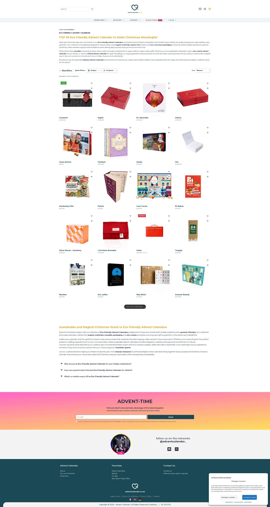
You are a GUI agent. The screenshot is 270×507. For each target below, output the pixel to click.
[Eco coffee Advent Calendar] (116, 275)
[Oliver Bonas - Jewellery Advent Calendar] (77, 231)
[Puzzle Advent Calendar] (116, 186)
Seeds (139, 162)
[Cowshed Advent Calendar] (77, 98)
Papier (101, 118)
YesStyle (102, 162)
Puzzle (101, 206)
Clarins (178, 118)
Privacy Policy (238, 502)
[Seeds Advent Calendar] (154, 142)
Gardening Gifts (66, 206)
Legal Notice (248, 502)
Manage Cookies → (229, 497)
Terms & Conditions (130, 496)
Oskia (139, 250)
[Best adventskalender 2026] (139, 499)
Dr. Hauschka (142, 118)
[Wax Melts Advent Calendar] (154, 275)
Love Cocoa (141, 206)
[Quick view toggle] (91, 88)
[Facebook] (169, 449)
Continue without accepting (221, 477)
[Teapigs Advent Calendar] (193, 231)
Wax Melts (141, 295)
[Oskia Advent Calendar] (154, 231)
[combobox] (74, 9)
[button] (135, 363)
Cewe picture (65, 162)
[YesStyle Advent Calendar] (116, 142)
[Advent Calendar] (135, 499)
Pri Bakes (179, 206)
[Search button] (92, 9)
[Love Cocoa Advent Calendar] (154, 186)
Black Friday (154, 20)
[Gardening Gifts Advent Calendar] (77, 186)
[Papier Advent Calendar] (116, 98)
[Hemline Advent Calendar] (77, 275)
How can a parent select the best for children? (98, 370)
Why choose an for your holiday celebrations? (98, 364)
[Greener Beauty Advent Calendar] (193, 275)
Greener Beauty (182, 295)
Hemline (63, 295)
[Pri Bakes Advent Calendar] (193, 186)
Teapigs (178, 250)
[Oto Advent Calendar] (193, 142)
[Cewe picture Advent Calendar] (77, 142)
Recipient (110, 70)
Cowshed (63, 118)
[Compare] (205, 9)
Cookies (156, 496)
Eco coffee (103, 295)
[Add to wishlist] (91, 83)
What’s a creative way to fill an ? (91, 376)
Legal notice (115, 496)
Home (61, 29)
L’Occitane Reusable (107, 250)
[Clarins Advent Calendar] (193, 98)
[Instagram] (176, 449)
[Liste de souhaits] (200, 9)
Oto (176, 162)
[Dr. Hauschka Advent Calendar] (154, 98)
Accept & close (249, 497)
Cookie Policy (229, 502)
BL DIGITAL (166, 505)
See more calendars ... (135, 307)
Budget (94, 70)
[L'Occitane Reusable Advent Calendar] (116, 231)
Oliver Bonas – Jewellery (70, 250)
